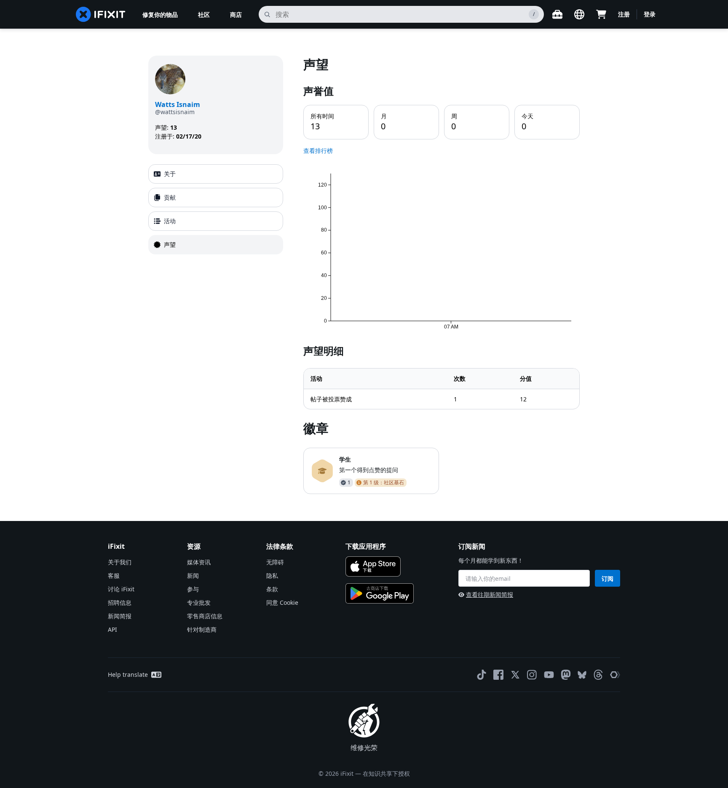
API (112, 629)
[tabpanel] (441, 275)
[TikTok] (481, 675)
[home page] (101, 14)
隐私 (272, 576)
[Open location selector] (579, 14)
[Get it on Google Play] (379, 593)
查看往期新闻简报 (489, 594)
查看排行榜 (318, 151)
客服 (114, 576)
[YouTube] (549, 675)
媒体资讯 (199, 562)
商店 (236, 15)
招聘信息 (119, 602)
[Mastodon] (566, 675)
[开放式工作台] (557, 14)
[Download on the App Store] (373, 566)
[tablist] (216, 209)
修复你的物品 (160, 15)
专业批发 (199, 602)
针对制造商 (202, 629)
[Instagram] (532, 675)
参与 (193, 589)
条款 (272, 589)
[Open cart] (601, 14)
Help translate (128, 674)
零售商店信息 (204, 616)
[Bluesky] (582, 674)
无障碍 (275, 562)
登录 (650, 14)
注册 (624, 14)
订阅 (607, 578)
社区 (204, 15)
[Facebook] (498, 675)
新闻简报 (119, 616)
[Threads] (598, 675)
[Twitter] (515, 675)
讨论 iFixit (121, 589)
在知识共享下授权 (386, 773)
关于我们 (119, 562)
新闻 (193, 576)
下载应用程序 (365, 546)
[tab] (215, 174)
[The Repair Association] (615, 675)
